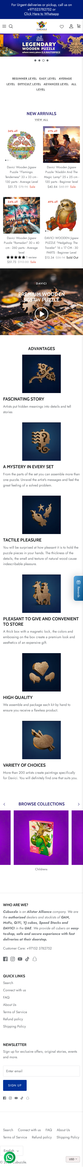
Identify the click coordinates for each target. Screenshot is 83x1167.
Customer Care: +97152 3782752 (27, 948)
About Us (9, 1004)
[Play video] (41, 314)
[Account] (70, 26)
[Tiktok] (27, 959)
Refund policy (13, 1019)
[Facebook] (5, 959)
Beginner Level (24, 78)
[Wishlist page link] (62, 26)
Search (8, 982)
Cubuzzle (19, 1162)
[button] (35, 60)
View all (41, 120)
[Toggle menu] (4, 26)
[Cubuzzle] (41, 26)
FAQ (6, 997)
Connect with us (14, 990)
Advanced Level (56, 84)
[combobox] (73, 1159)
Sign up (15, 1085)
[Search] (12, 26)
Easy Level (47, 78)
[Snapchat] (34, 959)
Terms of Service (15, 1012)
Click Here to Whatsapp (41, 13)
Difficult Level (29, 84)
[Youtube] (20, 959)
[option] (41, 45)
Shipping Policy (14, 1026)
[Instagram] (12, 959)
